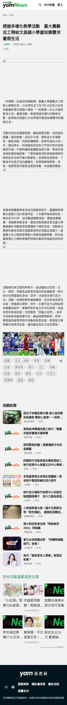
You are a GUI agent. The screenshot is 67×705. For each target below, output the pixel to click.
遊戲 (20, 380)
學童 (36, 360)
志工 (41, 367)
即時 (11, 15)
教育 (28, 374)
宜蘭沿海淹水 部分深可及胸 (54, 603)
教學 (17, 374)
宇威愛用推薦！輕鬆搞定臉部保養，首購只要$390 (33, 603)
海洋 (39, 374)
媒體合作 (23, 691)
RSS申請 (49, 5)
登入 (60, 5)
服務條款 (23, 684)
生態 (7, 367)
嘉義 (7, 360)
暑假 (31, 380)
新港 (7, 374)
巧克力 (51, 374)
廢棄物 (8, 380)
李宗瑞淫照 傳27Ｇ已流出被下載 (11, 635)
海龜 (52, 367)
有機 (47, 360)
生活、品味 (22, 360)
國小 (31, 367)
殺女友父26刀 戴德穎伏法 (53, 635)
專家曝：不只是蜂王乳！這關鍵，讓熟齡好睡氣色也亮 (33, 635)
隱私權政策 (38, 684)
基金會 (19, 367)
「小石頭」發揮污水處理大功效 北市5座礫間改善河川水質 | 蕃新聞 (12, 603)
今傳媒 (6, 44)
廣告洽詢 (53, 684)
